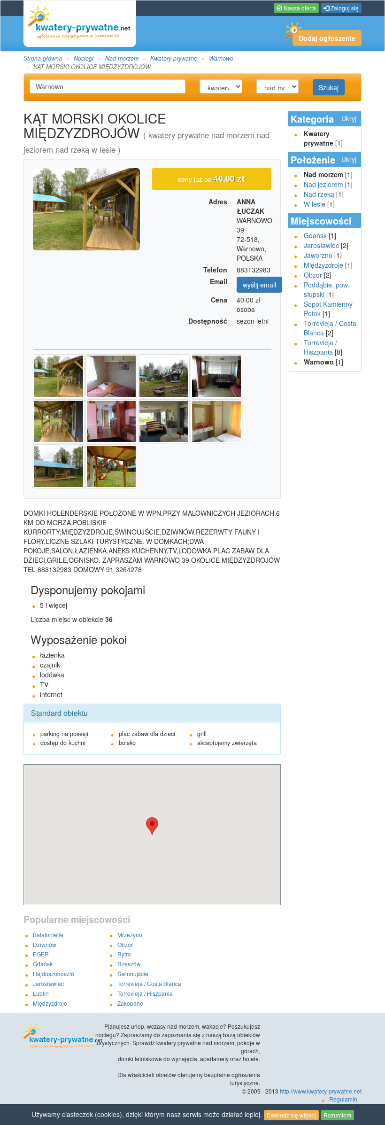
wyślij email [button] (259, 284)
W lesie (314, 204)
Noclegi (83, 58)
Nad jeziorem (323, 184)
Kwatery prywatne (173, 58)
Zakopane (130, 1003)
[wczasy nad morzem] (57, 1036)
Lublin (41, 993)
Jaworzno (318, 255)
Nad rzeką (319, 194)
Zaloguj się (344, 8)
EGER (41, 954)
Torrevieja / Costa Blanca (149, 983)
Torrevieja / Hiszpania (320, 347)
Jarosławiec (321, 245)
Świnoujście (132, 974)
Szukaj (329, 87)
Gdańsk (315, 235)
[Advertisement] (325, 522)
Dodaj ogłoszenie (327, 38)
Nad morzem (122, 58)
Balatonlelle (48, 935)
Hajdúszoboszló (53, 974)
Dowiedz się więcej (291, 1115)
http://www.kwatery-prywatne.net (321, 1091)
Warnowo (221, 58)
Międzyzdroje (323, 265)
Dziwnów (44, 944)
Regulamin (343, 1099)
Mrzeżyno (129, 935)
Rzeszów (129, 964)
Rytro (124, 954)
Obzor (313, 274)
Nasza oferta (299, 8)
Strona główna (42, 58)
